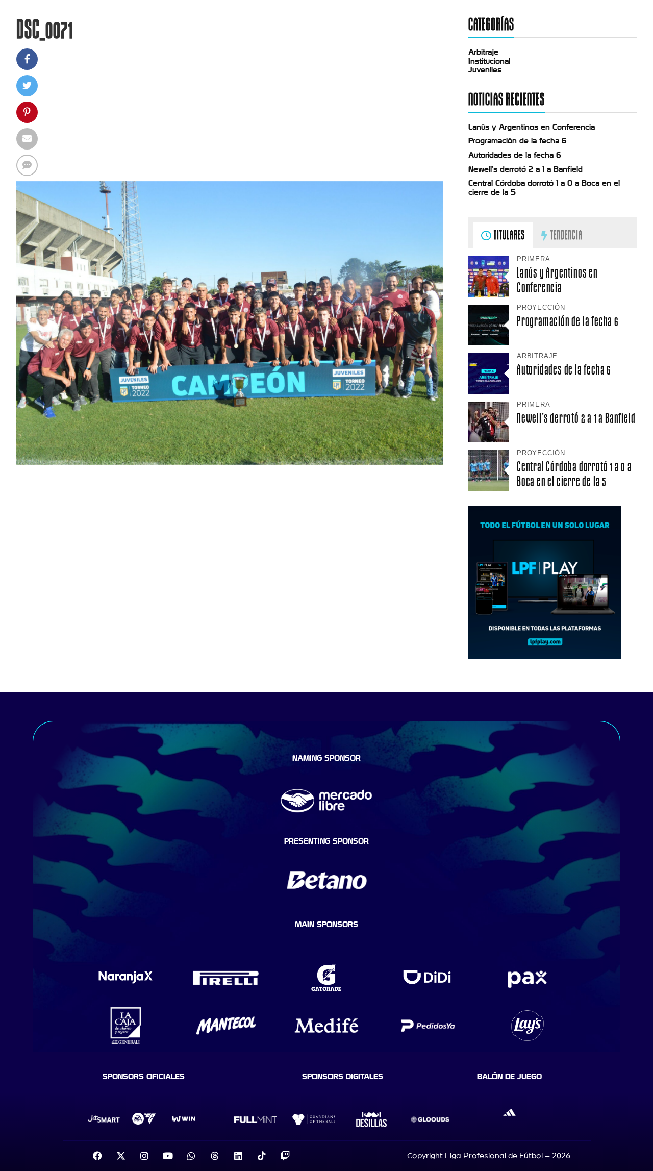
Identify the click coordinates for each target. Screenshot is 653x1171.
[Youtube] (168, 1156)
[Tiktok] (262, 1156)
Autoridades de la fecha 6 (514, 155)
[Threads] (215, 1156)
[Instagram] (144, 1156)
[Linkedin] (238, 1156)
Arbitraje (483, 52)
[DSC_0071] (229, 462)
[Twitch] (285, 1156)
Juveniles (484, 70)
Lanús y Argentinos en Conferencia (531, 127)
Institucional (489, 61)
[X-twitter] (121, 1156)
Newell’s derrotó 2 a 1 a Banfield (525, 169)
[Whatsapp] (191, 1156)
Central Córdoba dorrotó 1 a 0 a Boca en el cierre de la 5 (574, 474)
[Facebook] (97, 1156)
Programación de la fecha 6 (517, 141)
